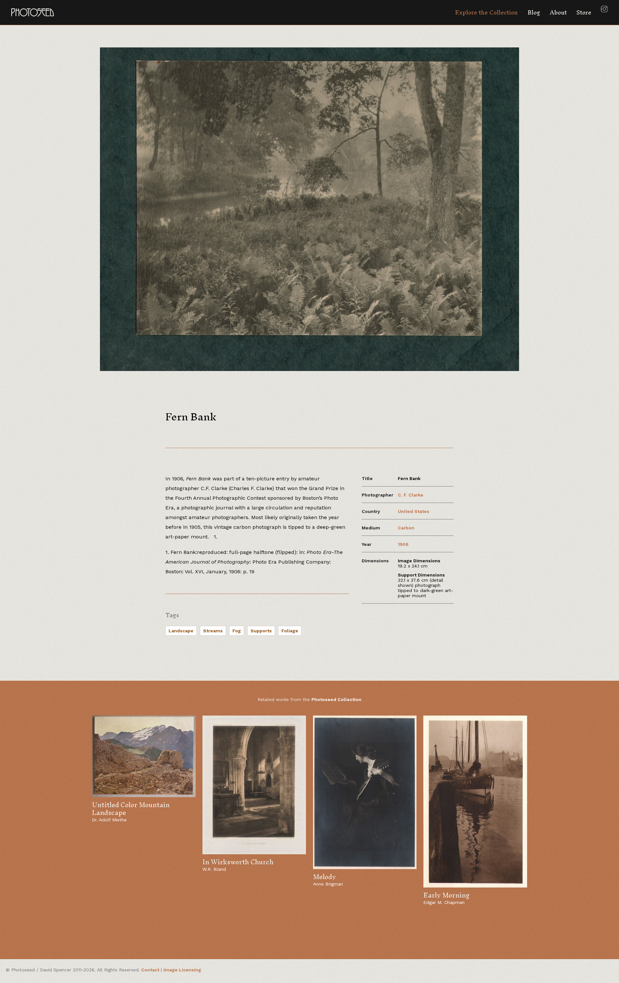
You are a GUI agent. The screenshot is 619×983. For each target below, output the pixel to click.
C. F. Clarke (410, 494)
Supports (261, 630)
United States (413, 511)
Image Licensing (182, 969)
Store (583, 12)
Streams (213, 630)
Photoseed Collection (336, 699)
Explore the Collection (486, 12)
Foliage (289, 630)
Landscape (181, 630)
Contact (150, 969)
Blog (533, 12)
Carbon (406, 527)
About (558, 12)
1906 (403, 544)
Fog (236, 630)
